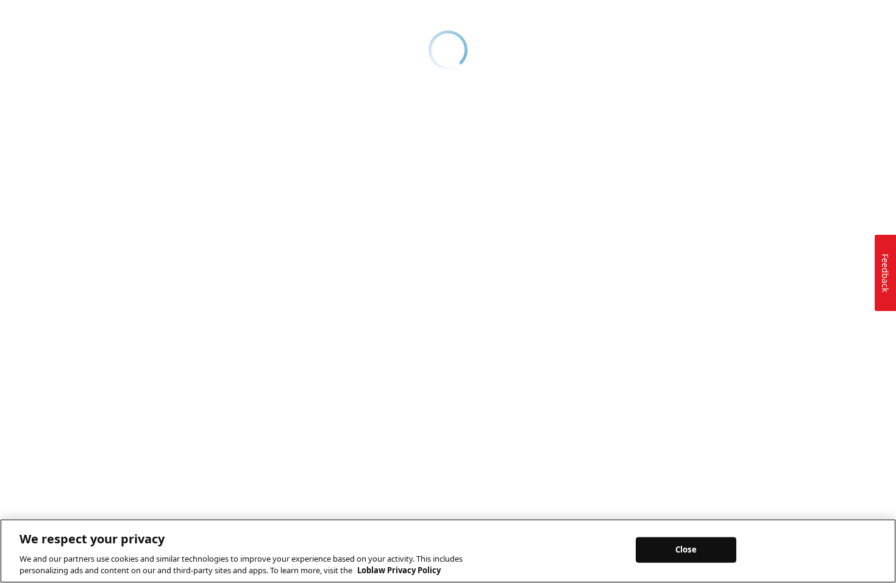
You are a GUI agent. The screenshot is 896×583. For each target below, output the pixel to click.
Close (686, 549)
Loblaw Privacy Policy (399, 570)
